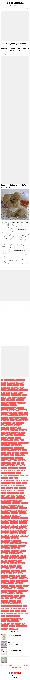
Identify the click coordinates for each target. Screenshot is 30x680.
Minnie (3, 495)
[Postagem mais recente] (13, 344)
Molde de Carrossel (5, 518)
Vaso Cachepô (4, 626)
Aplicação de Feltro (5, 387)
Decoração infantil (5, 450)
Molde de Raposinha (16, 540)
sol (11, 613)
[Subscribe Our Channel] (19, 673)
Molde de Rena (14, 543)
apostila (13, 387)
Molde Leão (19, 553)
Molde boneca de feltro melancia (14, 650)
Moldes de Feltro (5, 568)
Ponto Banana (25, 580)
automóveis (13, 392)
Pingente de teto (5, 580)
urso (12, 623)
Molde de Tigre (5, 545)
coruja (11, 440)
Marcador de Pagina (19, 490)
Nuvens (17, 570)
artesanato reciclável (23, 390)
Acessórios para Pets (20, 380)
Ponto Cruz (4, 583)
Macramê (3, 490)
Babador (20, 392)
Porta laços (13, 588)
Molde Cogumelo (20, 495)
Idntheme (15, 677)
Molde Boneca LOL (20, 498)
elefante (17, 455)
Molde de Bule (23, 513)
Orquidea (23, 570)
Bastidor (24, 395)
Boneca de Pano (5, 405)
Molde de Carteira (15, 518)
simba (7, 613)
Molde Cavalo (19, 505)
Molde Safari (11, 560)
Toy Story (3, 621)
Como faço (17, 437)
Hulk (18, 485)
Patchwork (12, 575)
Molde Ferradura (14, 550)
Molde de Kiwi (22, 533)
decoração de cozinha (16, 445)
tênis (21, 618)
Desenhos (4, 452)
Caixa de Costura (18, 425)
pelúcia (17, 575)
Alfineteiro (4, 385)
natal (13, 570)
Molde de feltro (14, 528)
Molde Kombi (12, 553)
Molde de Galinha (13, 508)
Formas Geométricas (6, 475)
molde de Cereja (24, 518)
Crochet (22, 440)
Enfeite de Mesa (19, 457)
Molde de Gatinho (5, 533)
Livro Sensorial (22, 488)
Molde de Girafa (14, 533)
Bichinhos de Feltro (21, 397)
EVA (18, 462)
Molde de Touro (13, 545)
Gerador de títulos (23, 480)
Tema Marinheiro (14, 618)
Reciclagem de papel (16, 603)
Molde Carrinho (5, 505)
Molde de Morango (14, 535)
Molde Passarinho (14, 555)
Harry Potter (4, 485)
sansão (11, 610)
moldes (19, 565)
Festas (3, 470)
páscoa (20, 573)
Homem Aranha (11, 485)
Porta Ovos (4, 590)
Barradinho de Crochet (15, 395)
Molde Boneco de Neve (6, 500)
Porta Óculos (20, 588)
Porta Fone (25, 585)
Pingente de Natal (23, 578)
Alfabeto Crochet (11, 382)
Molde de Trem (22, 545)
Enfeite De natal (5, 460)
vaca (23, 623)
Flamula (14, 470)
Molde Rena (4, 560)
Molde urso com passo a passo (14, 635)
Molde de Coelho (5, 523)
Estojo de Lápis (22, 460)
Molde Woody (12, 565)
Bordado (17, 417)
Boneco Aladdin (5, 415)
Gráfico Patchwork (5, 483)
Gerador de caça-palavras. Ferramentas (9, 480)
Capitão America (21, 432)
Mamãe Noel (10, 490)
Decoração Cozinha (12, 442)
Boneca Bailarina (12, 402)
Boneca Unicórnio (12, 412)
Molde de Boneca (22, 510)
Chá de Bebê (9, 435)
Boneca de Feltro (21, 402)
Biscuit (3, 400)
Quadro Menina (14, 598)
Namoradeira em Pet (6, 570)
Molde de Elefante (23, 525)
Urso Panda (18, 623)
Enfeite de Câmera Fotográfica (8, 457)
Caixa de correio (9, 425)
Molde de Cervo (5, 520)
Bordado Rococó (5, 420)
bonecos (11, 417)
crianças (16, 440)
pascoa (15, 573)
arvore (8, 392)
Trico (9, 621)
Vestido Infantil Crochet (21, 626)
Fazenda (18, 465)
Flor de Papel (11, 472)
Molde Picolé (23, 555)
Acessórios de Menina (9, 380)
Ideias (22, 485)
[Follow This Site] (16, 673)
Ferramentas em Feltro (13, 467)
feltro (23, 465)
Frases (13, 475)
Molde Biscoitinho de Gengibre (8, 498)
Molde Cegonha (5, 508)
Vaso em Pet (12, 626)
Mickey (16, 493)
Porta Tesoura (19, 593)
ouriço (3, 573)
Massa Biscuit (10, 493)
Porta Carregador (19, 583)
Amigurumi (16, 385)
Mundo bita (19, 568)
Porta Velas (10, 595)
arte (18, 387)
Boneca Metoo (4, 410)
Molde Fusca (23, 550)
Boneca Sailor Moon (22, 410)
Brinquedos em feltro (6, 422)
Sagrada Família (5, 610)
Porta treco (4, 595)
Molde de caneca (16, 515)
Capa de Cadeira (5, 430)
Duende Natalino (5, 455)
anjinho (22, 385)
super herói (17, 613)
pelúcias (23, 575)
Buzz (13, 422)
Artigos (3, 392)
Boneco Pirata (4, 417)
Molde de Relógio (5, 543)
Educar (11, 455)
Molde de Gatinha (22, 530)
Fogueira (18, 472)
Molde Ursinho (4, 565)
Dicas (9, 452)
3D (2, 380)
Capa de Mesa (13, 432)
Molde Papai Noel (5, 555)
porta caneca (10, 583)
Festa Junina (22, 467)
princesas (23, 595)
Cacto (3, 425)
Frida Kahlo (19, 475)
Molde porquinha (13, 558)
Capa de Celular (5, 432)
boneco (25, 412)
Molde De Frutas (22, 528)
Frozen (25, 475)
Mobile (7, 495)
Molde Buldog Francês (6, 503)
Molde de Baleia (13, 510)
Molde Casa (12, 505)
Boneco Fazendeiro (23, 415)
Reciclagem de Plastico (6, 605)
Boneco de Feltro (13, 415)
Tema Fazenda (16, 615)
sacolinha (24, 608)
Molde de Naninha (24, 535)
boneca (12, 400)
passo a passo (5, 575)
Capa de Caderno (13, 430)
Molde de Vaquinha (16, 548)
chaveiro (3, 437)
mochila (13, 495)
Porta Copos (12, 585)
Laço (11, 488)
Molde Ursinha (21, 563)
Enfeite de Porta (13, 460)
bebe (14, 397)
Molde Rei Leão (22, 558)
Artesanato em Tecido (12, 390)
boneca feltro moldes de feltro (8, 407)
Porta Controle (4, 585)
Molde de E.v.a (14, 525)
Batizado (3, 397)
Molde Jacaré (4, 553)
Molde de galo (14, 530)
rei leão (25, 605)
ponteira (18, 580)
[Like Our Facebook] (10, 673)
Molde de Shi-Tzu (23, 543)
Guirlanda (18, 483)
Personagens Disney (6, 578)
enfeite (22, 455)
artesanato (4, 390)
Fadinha (3, 465)
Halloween (24, 483)
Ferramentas (4, 467)
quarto (20, 598)
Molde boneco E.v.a (17, 500)
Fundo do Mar (4, 478)
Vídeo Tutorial (4, 628)
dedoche (24, 450)
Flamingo (8, 470)
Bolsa (7, 400)
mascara (3, 493)
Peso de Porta (15, 578)
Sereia (3, 613)
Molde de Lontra (5, 535)
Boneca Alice (4, 402)
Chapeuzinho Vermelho (19, 435)
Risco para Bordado (6, 608)
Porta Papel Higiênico (22, 590)
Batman (8, 397)
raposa (19, 600)
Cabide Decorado (20, 422)
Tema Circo (8, 615)
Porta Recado (4, 593)
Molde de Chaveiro (23, 520)
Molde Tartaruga (5, 563)
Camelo (18, 427)
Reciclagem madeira (17, 605)
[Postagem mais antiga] (16, 344)
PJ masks (12, 580)
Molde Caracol (24, 503)
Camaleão (13, 427)
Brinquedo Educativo (23, 420)
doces (17, 452)
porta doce (19, 585)
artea (22, 387)
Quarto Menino (13, 600)
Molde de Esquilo (5, 528)
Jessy (3, 488)
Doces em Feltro (24, 452)
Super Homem (24, 613)
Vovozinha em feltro (13, 628)
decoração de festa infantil (7, 447)
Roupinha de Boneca (16, 608)
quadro (6, 598)
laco (7, 488)
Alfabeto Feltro (20, 382)
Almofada (10, 385)
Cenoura (3, 435)
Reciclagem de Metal (6, 603)
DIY (13, 452)
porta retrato (11, 593)
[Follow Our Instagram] (13, 673)
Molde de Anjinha (22, 508)
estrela (14, 462)
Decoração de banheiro (23, 442)
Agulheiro (3, 382)
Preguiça (16, 595)
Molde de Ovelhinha (5, 538)
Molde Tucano (13, 563)
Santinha (17, 610)
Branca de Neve (14, 420)
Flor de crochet (21, 470)
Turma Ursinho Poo (5, 623)
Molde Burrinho (16, 503)
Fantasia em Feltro (10, 465)
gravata (12, 483)
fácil (22, 462)
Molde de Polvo (15, 538)
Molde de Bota (15, 513)
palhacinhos (8, 573)
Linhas (15, 488)
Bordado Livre (24, 417)
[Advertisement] (15, 26)
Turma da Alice (15, 621)
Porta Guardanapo (5, 588)
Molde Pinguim (5, 558)
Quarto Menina (4, 600)
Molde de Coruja (14, 523)
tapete (3, 615)
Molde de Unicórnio (5, 548)
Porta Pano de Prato (12, 590)
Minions (21, 493)
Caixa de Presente (5, 427)
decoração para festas (15, 450)
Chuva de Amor (10, 437)
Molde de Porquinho (6, 540)
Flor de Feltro (4, 472)
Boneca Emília (13, 405)
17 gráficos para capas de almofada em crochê (17, 657)
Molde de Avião (5, 510)
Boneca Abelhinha (20, 400)
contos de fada (5, 440)
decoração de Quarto (19, 447)
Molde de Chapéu (13, 520)
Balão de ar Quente (5, 395)
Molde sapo (18, 560)
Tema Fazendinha (5, 618)
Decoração (4, 442)
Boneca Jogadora (19, 407)
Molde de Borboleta (6, 513)
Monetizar (13, 568)
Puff (2, 598)
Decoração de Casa (5, 445)
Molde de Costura (23, 523)
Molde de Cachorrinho (6, 515)
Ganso (10, 478)
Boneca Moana (13, 410)
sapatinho (23, 610)
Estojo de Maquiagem (6, 462)
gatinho (15, 478)
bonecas (20, 412)
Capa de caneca (23, 430)
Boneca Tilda (4, 412)
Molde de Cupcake (5, 525)
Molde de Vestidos (5, 550)
